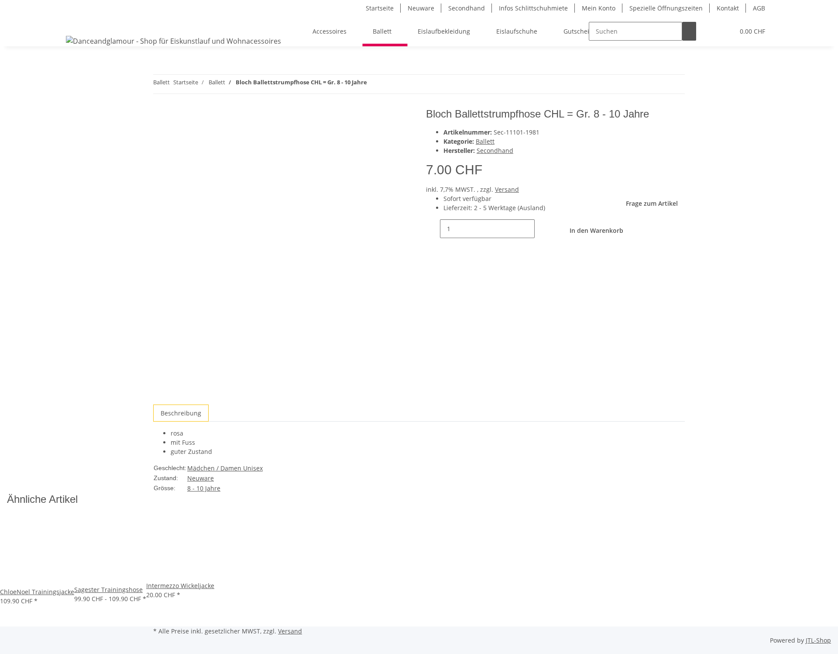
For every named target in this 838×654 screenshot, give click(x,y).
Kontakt (728, 8)
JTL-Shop (818, 640)
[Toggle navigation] (77, 23)
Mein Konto (598, 8)
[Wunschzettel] (724, 31)
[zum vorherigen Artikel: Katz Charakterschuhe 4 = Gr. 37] (390, 84)
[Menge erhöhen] (542, 228)
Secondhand (466, 8)
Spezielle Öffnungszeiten (666, 8)
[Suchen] (689, 31)
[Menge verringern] (433, 228)
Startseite (380, 8)
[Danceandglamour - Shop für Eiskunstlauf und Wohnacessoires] (173, 41)
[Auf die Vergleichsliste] (160, 136)
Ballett (485, 141)
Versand (507, 189)
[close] (160, 117)
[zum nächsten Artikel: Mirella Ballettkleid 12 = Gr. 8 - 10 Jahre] (374, 84)
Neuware (421, 8)
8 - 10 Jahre (203, 488)
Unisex (253, 468)
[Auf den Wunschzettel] (176, 136)
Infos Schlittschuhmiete (533, 8)
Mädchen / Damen (215, 468)
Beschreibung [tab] (181, 413)
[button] (710, 31)
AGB (759, 8)
